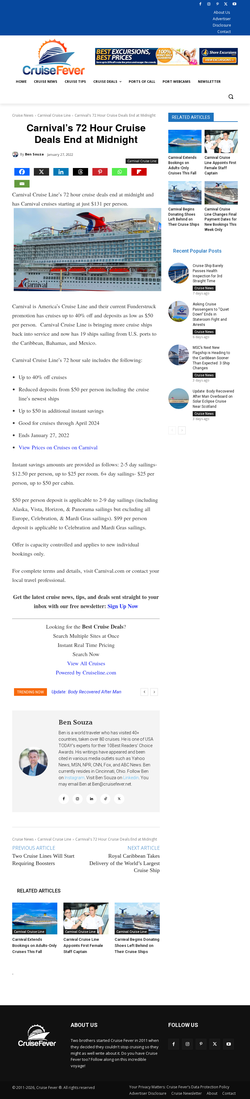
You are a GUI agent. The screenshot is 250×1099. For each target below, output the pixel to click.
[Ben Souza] (16, 154)
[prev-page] (172, 430)
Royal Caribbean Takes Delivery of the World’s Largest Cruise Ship (124, 863)
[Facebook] (200, 4)
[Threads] (80, 171)
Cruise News (23, 115)
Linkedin (131, 777)
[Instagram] (208, 4)
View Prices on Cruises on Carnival (58, 447)
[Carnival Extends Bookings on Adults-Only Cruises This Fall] (34, 918)
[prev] (144, 692)
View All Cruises (86, 663)
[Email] (22, 183)
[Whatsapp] (119, 171)
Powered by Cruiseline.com (86, 672)
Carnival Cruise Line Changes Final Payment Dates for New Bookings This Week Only (221, 219)
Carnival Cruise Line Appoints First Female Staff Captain (83, 945)
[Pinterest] (217, 4)
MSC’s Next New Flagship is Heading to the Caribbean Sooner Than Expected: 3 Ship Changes (211, 357)
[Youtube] (234, 4)
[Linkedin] (61, 171)
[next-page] (182, 430)
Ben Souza (34, 154)
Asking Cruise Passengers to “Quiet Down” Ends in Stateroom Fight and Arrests (211, 314)
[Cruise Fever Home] (53, 56)
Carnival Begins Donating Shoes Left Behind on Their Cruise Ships (137, 945)
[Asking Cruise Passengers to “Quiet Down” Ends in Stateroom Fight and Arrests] (178, 311)
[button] (230, 96)
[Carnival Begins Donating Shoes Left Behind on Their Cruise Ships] (137, 918)
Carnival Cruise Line (54, 115)
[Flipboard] (139, 171)
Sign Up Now (123, 606)
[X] (225, 4)
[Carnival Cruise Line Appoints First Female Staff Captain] (86, 918)
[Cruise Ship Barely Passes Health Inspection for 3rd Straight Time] (178, 273)
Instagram (74, 777)
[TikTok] (105, 799)
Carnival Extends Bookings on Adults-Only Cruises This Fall (34, 945)
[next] (154, 692)
